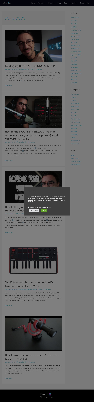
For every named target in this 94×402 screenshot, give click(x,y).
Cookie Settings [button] (34, 210)
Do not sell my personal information (40, 207)
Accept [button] (44, 210)
